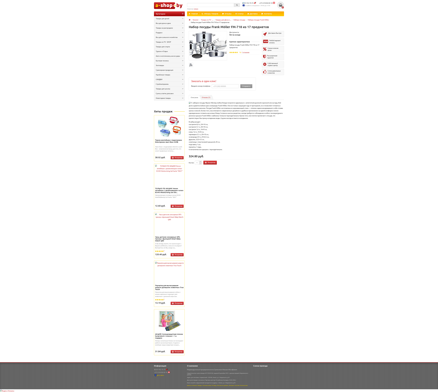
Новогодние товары (163, 98)
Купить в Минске (192, 385)
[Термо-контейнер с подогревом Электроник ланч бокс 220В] (169, 126)
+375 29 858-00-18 (265, 3)
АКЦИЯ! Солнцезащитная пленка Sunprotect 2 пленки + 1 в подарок (169, 336)
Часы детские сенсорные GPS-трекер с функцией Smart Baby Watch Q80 (168, 239)
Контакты (268, 13)
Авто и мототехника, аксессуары (168, 56)
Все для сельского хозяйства (166, 37)
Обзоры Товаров (211, 13)
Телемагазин (244, 385)
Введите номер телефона (200, 86)
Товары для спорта (163, 47)
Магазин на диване (222, 385)
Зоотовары (160, 65)
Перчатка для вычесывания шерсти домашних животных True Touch (169, 287)
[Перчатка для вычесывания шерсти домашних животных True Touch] (169, 264)
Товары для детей (162, 18)
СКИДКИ (159, 79)
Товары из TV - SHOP (163, 42)
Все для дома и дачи (163, 23)
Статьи (241, 13)
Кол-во (191, 163)
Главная (194, 13)
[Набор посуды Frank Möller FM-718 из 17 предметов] (208, 45)
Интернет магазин (234, 385)
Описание (194, 97)
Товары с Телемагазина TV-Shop (206, 385)
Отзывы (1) (206, 97)
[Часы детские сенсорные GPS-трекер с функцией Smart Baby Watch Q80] (169, 217)
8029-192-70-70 (248, 3)
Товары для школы (163, 89)
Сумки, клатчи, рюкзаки (164, 93)
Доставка (254, 13)
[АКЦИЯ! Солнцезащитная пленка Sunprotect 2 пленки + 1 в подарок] (169, 320)
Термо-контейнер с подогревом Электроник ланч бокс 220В (168, 141)
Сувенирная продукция (164, 70)
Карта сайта (159, 375)
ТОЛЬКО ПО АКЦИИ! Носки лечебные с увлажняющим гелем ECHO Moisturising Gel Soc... (169, 190)
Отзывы (228, 13)
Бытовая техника (162, 61)
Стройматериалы (162, 84)
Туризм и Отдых (162, 51)
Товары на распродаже (164, 28)
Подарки (159, 32)
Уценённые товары (163, 75)
